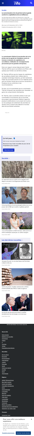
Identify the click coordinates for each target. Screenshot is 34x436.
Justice (4, 362)
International (5, 360)
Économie (4, 356)
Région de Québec (7, 404)
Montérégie (5, 401)
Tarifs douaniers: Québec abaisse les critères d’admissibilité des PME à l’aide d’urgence (15, 287)
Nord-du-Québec (6, 395)
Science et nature (6, 368)
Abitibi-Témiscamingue (8, 380)
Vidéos (3, 340)
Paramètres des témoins (8, 348)
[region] (17, 426)
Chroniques (5, 338)
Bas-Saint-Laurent (6, 382)
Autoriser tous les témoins (23, 433)
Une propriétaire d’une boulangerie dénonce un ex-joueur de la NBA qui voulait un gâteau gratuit (17, 206)
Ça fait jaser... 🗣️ (9, 138)
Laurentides (5, 399)
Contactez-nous (6, 415)
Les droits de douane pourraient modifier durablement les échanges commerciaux (14, 313)
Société (4, 10)
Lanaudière (5, 391)
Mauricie (4, 393)
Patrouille (4, 364)
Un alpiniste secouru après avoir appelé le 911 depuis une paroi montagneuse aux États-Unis (15, 180)
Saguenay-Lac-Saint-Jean (9, 408)
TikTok (3, 346)
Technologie (5, 373)
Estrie (3, 387)
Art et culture (5, 354)
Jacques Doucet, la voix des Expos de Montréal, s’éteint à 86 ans (16, 262)
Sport (3, 371)
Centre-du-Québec (7, 384)
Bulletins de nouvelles (7, 336)
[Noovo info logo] (17, 3)
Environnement (6, 358)
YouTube (4, 344)
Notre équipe (5, 335)
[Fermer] (31, 419)
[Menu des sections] (2, 3)
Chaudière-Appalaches (8, 386)
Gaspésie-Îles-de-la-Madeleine (10, 406)
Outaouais (4, 403)
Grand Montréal (6, 389)
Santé (3, 366)
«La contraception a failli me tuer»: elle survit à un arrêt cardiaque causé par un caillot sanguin (17, 231)
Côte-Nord (4, 397)
